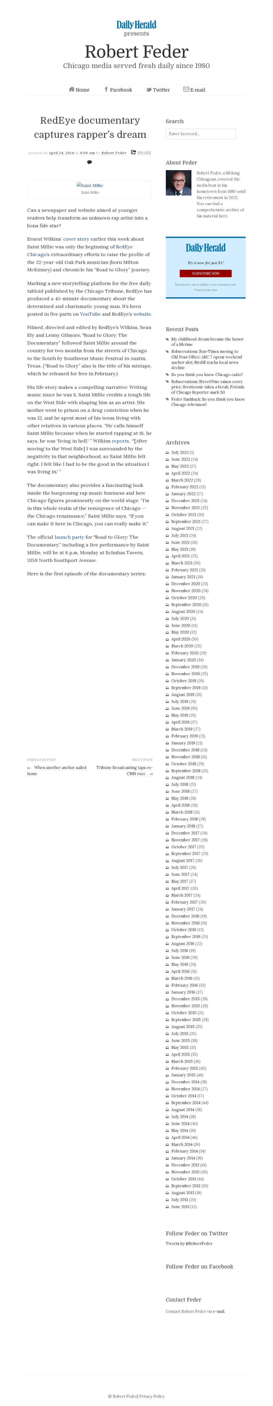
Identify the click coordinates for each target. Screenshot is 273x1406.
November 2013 (185, 1172)
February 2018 (184, 819)
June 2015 (180, 1040)
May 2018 (179, 798)
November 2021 (185, 507)
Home (83, 90)
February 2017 (184, 902)
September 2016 (185, 936)
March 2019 (181, 729)
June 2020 (180, 625)
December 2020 (185, 583)
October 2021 (183, 514)
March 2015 (182, 1061)
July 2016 (179, 950)
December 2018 (185, 750)
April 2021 (180, 556)
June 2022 (180, 459)
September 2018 (185, 770)
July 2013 (179, 1199)
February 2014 (184, 1151)
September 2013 (185, 1186)
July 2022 (180, 452)
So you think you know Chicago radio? (207, 374)
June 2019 (180, 708)
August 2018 (182, 777)
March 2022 (182, 480)
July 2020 (180, 618)
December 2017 (185, 833)
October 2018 (183, 763)
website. (142, 314)
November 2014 (185, 1089)
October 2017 (183, 847)
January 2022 (183, 493)
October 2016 (183, 929)
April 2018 (180, 805)
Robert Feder (136, 52)
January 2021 (183, 577)
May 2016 (179, 964)
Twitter (161, 90)
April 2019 (180, 722)
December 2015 (185, 999)
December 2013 (185, 1165)
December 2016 (185, 916)
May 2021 (179, 549)
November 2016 (185, 923)
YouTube (90, 314)
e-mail (218, 1311)
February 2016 (184, 985)
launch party (69, 537)
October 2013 (183, 1179)
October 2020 (184, 597)
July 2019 (179, 701)
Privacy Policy (152, 1396)
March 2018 (181, 812)
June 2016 (180, 957)
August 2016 (182, 943)
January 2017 (183, 909)
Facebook (121, 90)
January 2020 (183, 660)
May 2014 (179, 1130)
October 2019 (183, 680)
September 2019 (185, 687)
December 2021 (185, 500)
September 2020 (186, 604)
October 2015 (183, 1012)
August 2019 (182, 694)
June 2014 (180, 1123)
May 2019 (179, 715)
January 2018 (183, 826)
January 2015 (183, 1075)
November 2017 (185, 840)
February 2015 (184, 1068)
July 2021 (179, 535)
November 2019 (185, 673)
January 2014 (183, 1158)
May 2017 (179, 881)
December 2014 (185, 1082)
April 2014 (180, 1137)
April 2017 (180, 888)
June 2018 (180, 791)
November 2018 (185, 757)
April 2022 (180, 473)
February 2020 (185, 653)
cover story (76, 239)
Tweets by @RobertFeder (189, 1243)
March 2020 (182, 646)
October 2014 (183, 1095)
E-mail (197, 90)
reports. (121, 441)
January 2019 (183, 743)
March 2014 (181, 1144)
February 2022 (184, 487)
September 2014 (185, 1102)
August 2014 (182, 1109)
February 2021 (184, 570)
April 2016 (180, 971)
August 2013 (182, 1192)
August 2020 (183, 611)
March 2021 (181, 563)
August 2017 (182, 860)
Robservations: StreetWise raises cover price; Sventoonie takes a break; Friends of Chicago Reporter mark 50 (207, 387)
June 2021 (180, 542)
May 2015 (179, 1047)
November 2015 (185, 1005)
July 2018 (179, 784)
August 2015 (183, 1026)
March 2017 (181, 895)
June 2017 (180, 874)
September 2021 (185, 521)
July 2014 (179, 1116)
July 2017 (179, 867)
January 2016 (183, 992)
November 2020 (185, 590)
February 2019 (184, 736)
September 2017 (185, 853)
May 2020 (180, 632)
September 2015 (186, 1019)
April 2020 (180, 639)
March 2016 (181, 978)
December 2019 (185, 667)
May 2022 (180, 466)
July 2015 (179, 1033)
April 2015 (180, 1054)
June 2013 (180, 1206)
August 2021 (182, 528)
